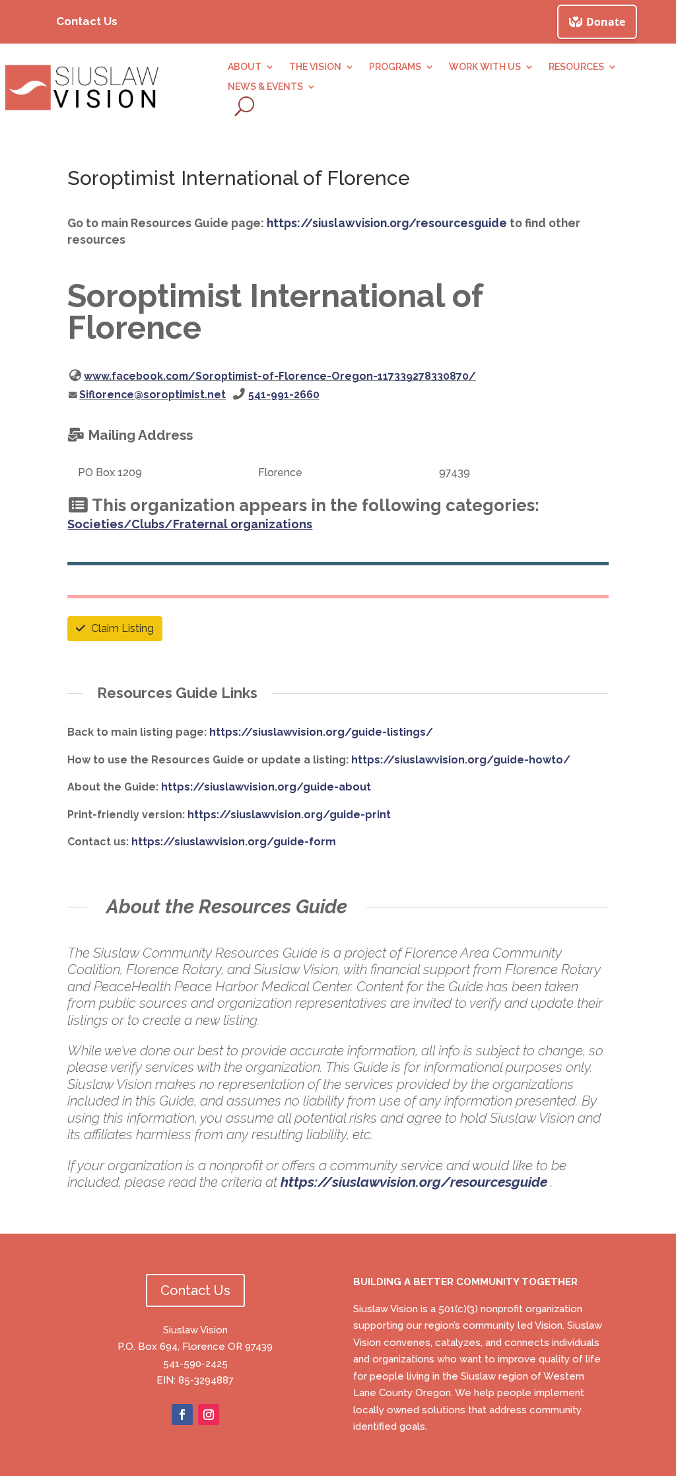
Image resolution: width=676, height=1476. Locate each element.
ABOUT (244, 67)
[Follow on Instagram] (208, 1414)
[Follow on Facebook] (182, 1414)
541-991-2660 (284, 394)
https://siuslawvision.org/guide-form (233, 841)
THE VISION (315, 67)
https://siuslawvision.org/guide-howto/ (460, 760)
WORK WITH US (485, 67)
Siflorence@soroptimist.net (152, 394)
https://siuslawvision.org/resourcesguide (387, 223)
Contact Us (87, 21)
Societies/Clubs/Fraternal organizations (189, 524)
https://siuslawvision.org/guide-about (266, 787)
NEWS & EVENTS (265, 87)
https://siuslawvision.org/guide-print (289, 814)
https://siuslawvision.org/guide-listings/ (321, 732)
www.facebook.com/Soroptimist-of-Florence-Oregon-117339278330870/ (280, 376)
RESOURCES (576, 67)
